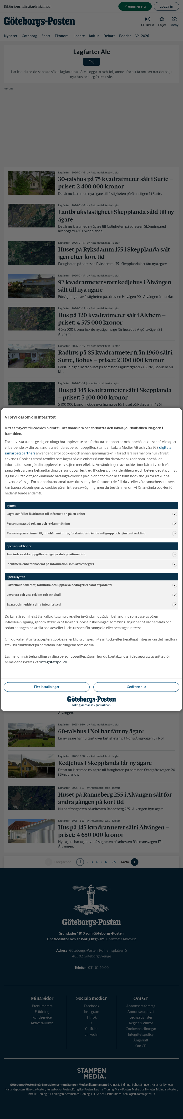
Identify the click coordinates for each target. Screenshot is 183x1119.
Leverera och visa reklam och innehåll (34, 595)
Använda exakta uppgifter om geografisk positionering (46, 554)
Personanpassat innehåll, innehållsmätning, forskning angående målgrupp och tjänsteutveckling (76, 533)
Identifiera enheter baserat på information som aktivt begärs (50, 564)
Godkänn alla (136, 687)
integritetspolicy (53, 662)
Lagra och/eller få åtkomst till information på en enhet (46, 514)
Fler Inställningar (46, 687)
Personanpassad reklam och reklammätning (38, 524)
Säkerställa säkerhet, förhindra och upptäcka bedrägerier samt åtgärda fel (59, 585)
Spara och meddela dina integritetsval (34, 604)
